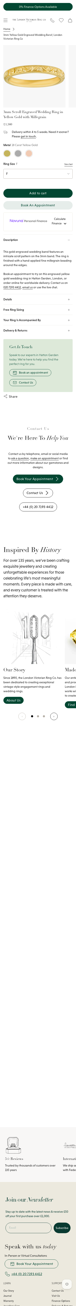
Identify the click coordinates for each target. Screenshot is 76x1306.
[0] (32, 718)
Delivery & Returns (15, 330)
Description (10, 240)
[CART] (70, 20)
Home (6, 29)
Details (7, 299)
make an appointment (44, 458)
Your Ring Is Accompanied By (22, 320)
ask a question (20, 458)
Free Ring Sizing (13, 309)
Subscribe (62, 1228)
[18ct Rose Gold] (29, 153)
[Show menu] (5, 20)
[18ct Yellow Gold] (7, 153)
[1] (38, 718)
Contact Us (26, 382)
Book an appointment (33, 372)
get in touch (28, 136)
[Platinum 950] (18, 153)
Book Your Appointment (34, 1264)
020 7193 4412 (12, 287)
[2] (44, 718)
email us (27, 287)
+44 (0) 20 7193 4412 (26, 1274)
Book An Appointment (38, 205)
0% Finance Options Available (38, 6)
